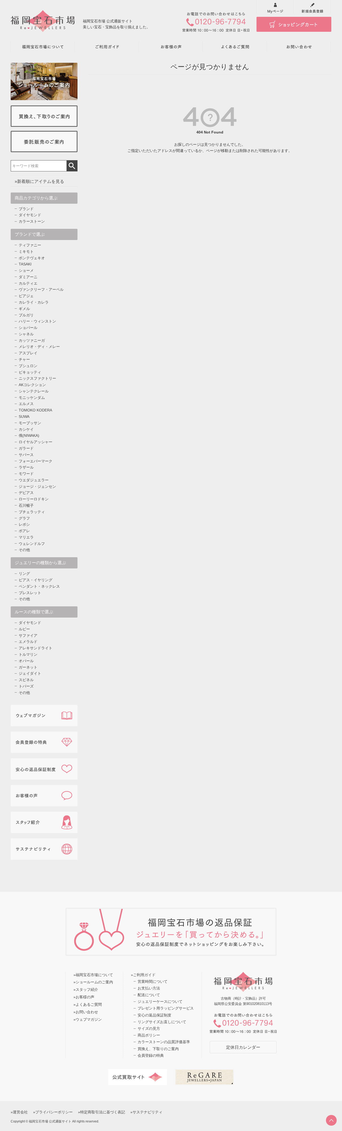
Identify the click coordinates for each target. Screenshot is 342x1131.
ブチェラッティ (32, 512)
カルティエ (28, 283)
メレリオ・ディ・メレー (39, 346)
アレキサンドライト (35, 648)
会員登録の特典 (151, 1055)
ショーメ (26, 270)
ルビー (24, 629)
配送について (149, 995)
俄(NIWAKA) (29, 435)
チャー (24, 359)
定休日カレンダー (243, 1047)
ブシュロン (28, 366)
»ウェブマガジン (87, 1019)
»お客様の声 (83, 997)
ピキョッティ (30, 372)
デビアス (26, 492)
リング (24, 573)
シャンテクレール (34, 391)
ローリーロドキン (34, 499)
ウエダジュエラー (34, 480)
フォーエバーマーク (35, 461)
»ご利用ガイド (143, 975)
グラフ (24, 518)
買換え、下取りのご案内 (158, 1049)
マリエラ (26, 537)
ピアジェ (26, 296)
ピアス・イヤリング (35, 580)
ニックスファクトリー (37, 378)
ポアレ (24, 531)
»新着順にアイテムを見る (39, 181)
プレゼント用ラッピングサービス (166, 1008)
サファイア (28, 635)
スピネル (26, 680)
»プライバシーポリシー (53, 1112)
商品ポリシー (149, 1035)
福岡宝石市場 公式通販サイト (50, 1121)
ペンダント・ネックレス (39, 586)
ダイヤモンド (30, 215)
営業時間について (153, 981)
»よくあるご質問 (87, 1004)
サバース (26, 455)
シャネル (26, 334)
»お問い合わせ (85, 1012)
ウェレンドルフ (32, 543)
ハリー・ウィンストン (37, 321)
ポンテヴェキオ (32, 258)
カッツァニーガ (32, 340)
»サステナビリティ (146, 1112)
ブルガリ (26, 315)
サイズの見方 (149, 1028)
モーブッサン (30, 423)
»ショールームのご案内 (93, 982)
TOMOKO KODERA (35, 410)
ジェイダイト (30, 673)
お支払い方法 (149, 988)
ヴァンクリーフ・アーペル (41, 289)
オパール (26, 661)
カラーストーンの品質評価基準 (164, 1042)
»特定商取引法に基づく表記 (101, 1112)
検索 (72, 165)
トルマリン (28, 654)
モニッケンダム (32, 397)
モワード (26, 474)
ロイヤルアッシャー (35, 442)
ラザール (26, 467)
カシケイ (26, 429)
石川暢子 (26, 505)
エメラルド (28, 641)
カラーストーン (32, 221)
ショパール (28, 327)
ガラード (26, 448)
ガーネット (28, 667)
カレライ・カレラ (34, 302)
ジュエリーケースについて (160, 1001)
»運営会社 (19, 1112)
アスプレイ (28, 353)
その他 (24, 550)
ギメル (24, 309)
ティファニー (30, 245)
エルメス (26, 404)
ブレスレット (30, 593)
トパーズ (26, 686)
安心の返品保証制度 (154, 1015)
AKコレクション (32, 385)
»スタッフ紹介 (85, 989)
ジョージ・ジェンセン (37, 486)
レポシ (24, 524)
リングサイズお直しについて (162, 1022)
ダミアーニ (28, 277)
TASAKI (25, 264)
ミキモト (26, 251)
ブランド (26, 209)
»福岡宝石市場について (93, 975)
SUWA (24, 416)
